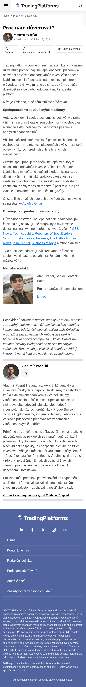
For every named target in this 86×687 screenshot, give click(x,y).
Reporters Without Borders (53, 233)
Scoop (7, 238)
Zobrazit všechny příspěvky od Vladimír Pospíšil (36, 495)
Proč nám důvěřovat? (22, 570)
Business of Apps (44, 243)
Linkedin (43, 296)
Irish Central (21, 243)
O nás (38, 203)
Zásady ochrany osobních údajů (29, 591)
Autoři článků (16, 581)
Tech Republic (23, 233)
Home (6, 15)
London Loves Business (31, 238)
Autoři (26, 203)
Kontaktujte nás (18, 550)
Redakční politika (19, 560)
